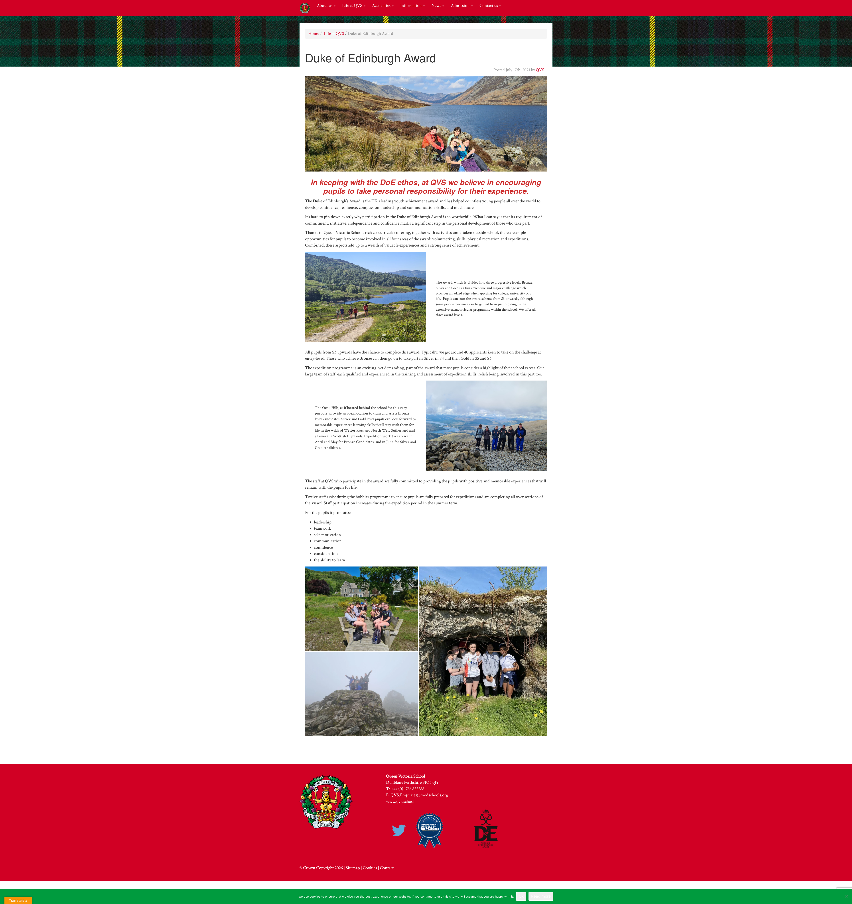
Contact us (489, 5)
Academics (381, 5)
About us (325, 5)
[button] (361, 608)
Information (411, 5)
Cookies (370, 868)
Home (313, 33)
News (437, 5)
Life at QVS (352, 5)
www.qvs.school (400, 801)
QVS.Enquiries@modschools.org (419, 795)
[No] (846, 896)
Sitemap (353, 868)
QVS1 (541, 70)
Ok (521, 896)
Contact (387, 868)
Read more (541, 896)
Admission (461, 5)
